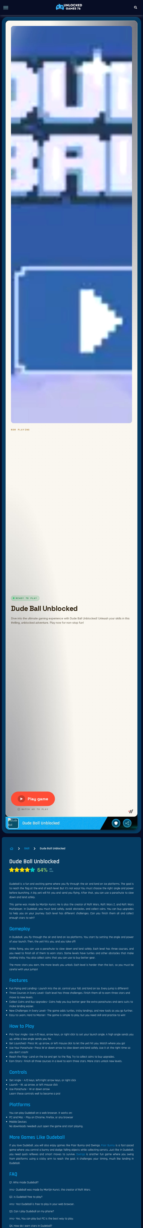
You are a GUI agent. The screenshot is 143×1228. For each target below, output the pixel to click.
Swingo (80, 1154)
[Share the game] (127, 823)
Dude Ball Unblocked (52, 848)
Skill (26, 848)
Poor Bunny (108, 1145)
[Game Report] (116, 823)
